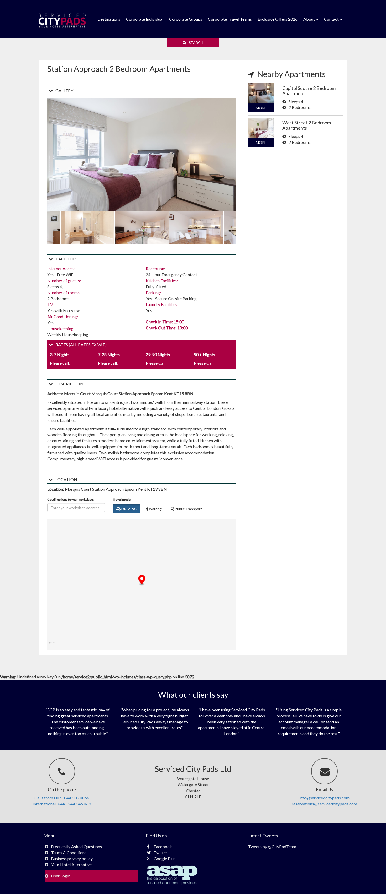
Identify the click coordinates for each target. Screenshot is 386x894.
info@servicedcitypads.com (324, 797)
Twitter (160, 852)
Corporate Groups (185, 19)
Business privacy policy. (72, 858)
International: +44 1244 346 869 (62, 803)
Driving (129, 508)
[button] (141, 580)
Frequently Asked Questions (76, 846)
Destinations (108, 19)
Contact (332, 19)
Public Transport (188, 508)
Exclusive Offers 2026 (278, 19)
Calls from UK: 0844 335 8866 (61, 797)
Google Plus (164, 858)
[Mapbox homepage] (52, 645)
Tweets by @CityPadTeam (272, 846)
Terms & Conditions (68, 852)
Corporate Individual (144, 19)
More (261, 108)
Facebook (163, 846)
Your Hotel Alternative (71, 864)
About (309, 19)
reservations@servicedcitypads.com (324, 803)
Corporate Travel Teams (230, 19)
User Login (60, 875)
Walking (155, 508)
